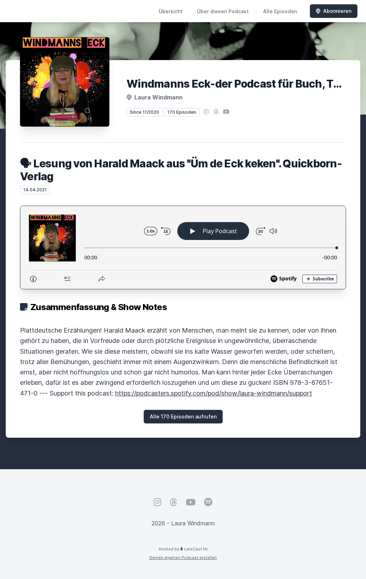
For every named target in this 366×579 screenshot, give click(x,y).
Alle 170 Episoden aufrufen (183, 416)
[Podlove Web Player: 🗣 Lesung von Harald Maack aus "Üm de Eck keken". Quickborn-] (183, 247)
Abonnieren (337, 11)
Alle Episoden (280, 11)
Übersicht (171, 11)
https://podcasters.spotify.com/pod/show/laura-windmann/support (213, 393)
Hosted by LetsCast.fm (183, 548)
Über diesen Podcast (223, 11)
